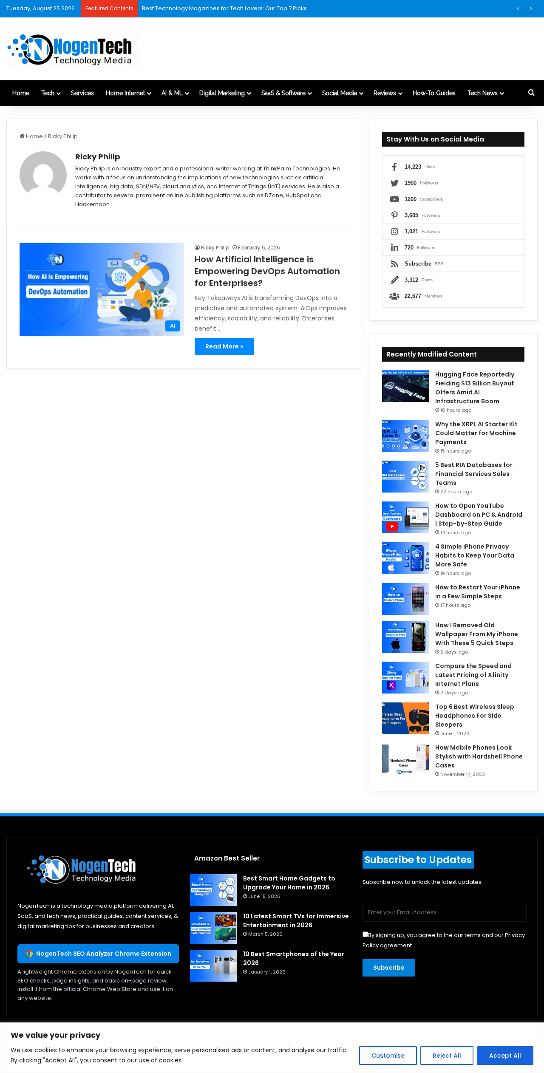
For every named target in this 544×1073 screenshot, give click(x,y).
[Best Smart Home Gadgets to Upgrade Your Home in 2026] (213, 890)
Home (20, 93)
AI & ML (172, 93)
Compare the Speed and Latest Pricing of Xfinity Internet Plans (473, 675)
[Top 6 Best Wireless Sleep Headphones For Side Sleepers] (405, 718)
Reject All (447, 1055)
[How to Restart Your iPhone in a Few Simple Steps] (405, 599)
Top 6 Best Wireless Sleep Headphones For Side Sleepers (474, 715)
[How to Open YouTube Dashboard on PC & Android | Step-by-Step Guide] (405, 517)
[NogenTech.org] (72, 49)
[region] (272, 1047)
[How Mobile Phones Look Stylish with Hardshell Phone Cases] (405, 759)
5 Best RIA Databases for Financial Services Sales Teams (474, 474)
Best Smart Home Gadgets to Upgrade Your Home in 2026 (289, 883)
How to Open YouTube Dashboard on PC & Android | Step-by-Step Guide (478, 514)
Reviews (385, 93)
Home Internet (125, 93)
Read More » (224, 346)
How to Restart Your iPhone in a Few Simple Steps (477, 591)
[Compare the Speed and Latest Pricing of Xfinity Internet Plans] (405, 678)
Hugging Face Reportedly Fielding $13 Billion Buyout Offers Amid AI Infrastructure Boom (474, 387)
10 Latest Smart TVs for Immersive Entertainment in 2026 (296, 920)
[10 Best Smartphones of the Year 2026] (213, 966)
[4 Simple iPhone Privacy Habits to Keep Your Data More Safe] (405, 558)
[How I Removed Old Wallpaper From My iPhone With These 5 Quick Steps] (405, 637)
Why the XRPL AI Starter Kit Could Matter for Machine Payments (476, 433)
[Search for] (531, 93)
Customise (388, 1055)
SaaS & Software (283, 93)
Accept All (505, 1055)
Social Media (339, 93)
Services (82, 93)
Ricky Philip (97, 156)
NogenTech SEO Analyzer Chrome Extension (103, 953)
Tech (47, 93)
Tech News (483, 93)
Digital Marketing (222, 93)
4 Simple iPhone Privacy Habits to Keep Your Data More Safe (474, 555)
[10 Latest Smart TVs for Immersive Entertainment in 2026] (213, 928)
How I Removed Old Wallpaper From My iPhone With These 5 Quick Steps (476, 634)
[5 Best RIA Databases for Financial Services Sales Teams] (405, 477)
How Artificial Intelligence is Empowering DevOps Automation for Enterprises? (267, 271)
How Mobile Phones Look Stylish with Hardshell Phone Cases (479, 756)
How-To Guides (434, 93)
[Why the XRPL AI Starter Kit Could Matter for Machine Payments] (405, 436)
